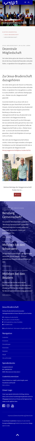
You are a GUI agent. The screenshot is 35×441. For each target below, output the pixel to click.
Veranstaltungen (6, 344)
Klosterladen (5, 347)
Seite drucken (29, 415)
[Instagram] (7, 406)
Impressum (11, 415)
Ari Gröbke (7, 425)
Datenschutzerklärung (19, 415)
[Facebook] (3, 406)
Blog (18, 194)
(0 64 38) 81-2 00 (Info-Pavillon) (11, 319)
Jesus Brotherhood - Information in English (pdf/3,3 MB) (17, 328)
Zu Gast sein (5, 341)
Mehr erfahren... (6, 385)
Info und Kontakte (6, 358)
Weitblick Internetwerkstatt (21, 423)
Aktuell (4, 354)
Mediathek (5, 351)
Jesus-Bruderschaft (11, 34)
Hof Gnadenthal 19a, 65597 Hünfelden (13, 322)
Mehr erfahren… (6, 237)
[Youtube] (12, 406)
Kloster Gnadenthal (9, 32)
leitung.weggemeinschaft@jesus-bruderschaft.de (16, 150)
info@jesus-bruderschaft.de (11, 317)
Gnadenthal (5, 337)
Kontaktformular (8, 324)
